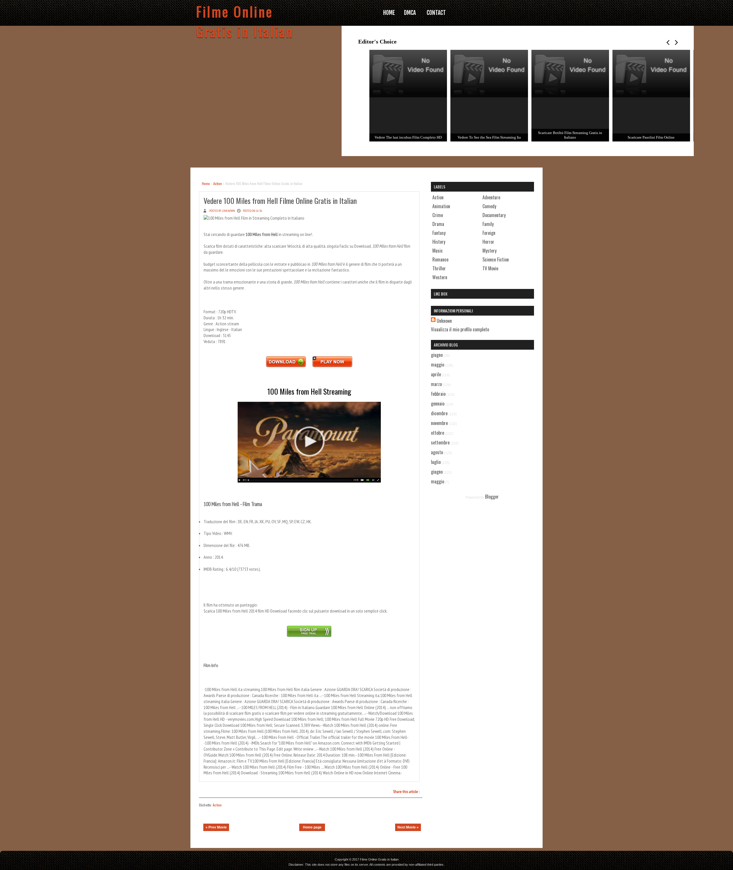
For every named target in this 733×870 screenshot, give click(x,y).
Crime (437, 215)
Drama (438, 224)
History (438, 241)
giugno (437, 354)
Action (217, 183)
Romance (440, 259)
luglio (436, 461)
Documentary (494, 215)
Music (437, 250)
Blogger (492, 496)
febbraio (438, 393)
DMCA (410, 12)
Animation (441, 206)
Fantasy (439, 232)
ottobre (437, 432)
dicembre (439, 413)
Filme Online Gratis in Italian (244, 21)
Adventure (491, 197)
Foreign (488, 232)
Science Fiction (495, 259)
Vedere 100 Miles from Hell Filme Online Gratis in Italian (280, 200)
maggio (437, 364)
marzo (436, 384)
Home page (312, 827)
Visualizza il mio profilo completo (460, 329)
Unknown (444, 320)
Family (488, 224)
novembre (439, 423)
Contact (436, 12)
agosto (437, 452)
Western (439, 277)
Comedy (489, 206)
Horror (488, 241)
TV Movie (490, 268)
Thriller (439, 268)
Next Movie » (408, 827)
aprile (436, 374)
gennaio (437, 403)
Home (206, 183)
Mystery (489, 250)
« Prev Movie (216, 827)
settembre (440, 442)
